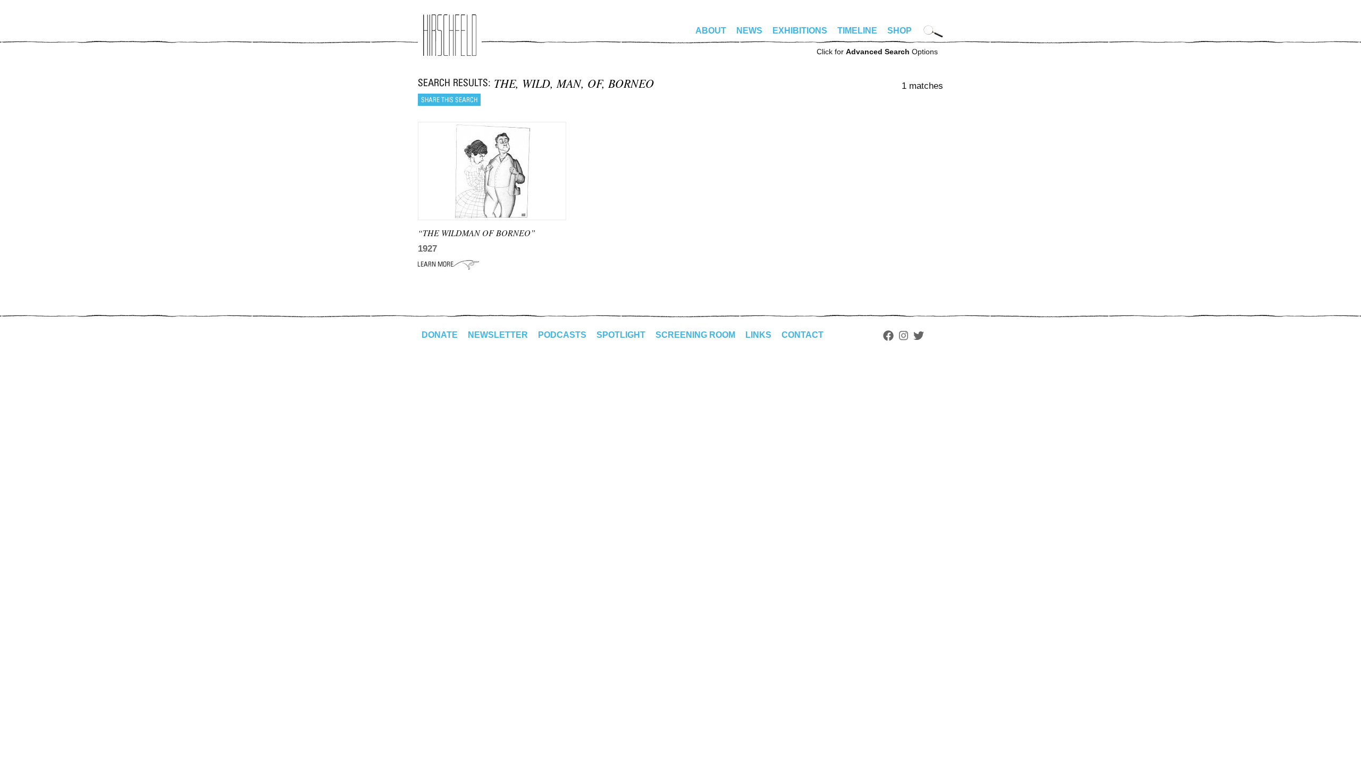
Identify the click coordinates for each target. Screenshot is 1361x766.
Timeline (857, 30)
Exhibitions (799, 30)
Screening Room (695, 334)
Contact (803, 334)
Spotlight (621, 334)
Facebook (888, 335)
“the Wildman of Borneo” (476, 232)
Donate (440, 334)
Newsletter (498, 334)
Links (758, 334)
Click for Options (877, 51)
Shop (899, 30)
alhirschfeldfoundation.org (450, 35)
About (710, 30)
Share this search (449, 100)
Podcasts (562, 334)
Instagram (903, 335)
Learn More (448, 264)
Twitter (918, 335)
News (749, 30)
